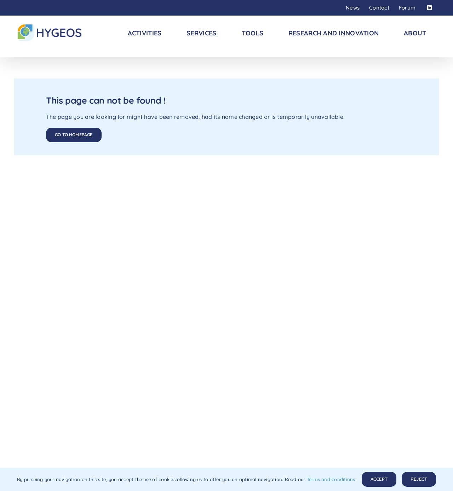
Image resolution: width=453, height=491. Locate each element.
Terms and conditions (331, 479)
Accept (379, 479)
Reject (419, 479)
